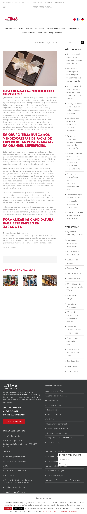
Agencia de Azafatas (55, 391)
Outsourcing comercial (56, 424)
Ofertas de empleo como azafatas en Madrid (73, 316)
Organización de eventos (15, 461)
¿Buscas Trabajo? (12, 407)
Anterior (41, 42)
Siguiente (51, 42)
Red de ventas (73, 361)
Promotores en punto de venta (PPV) (73, 353)
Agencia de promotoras (56, 396)
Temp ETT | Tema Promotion (59, 438)
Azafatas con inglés (54, 475)
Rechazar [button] (19, 508)
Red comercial (52, 410)
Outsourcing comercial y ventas (72, 341)
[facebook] (4, 436)
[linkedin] (15, 436)
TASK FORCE (72, 372)
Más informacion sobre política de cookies (60, 511)
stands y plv (72, 366)
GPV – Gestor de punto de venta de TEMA (75, 287)
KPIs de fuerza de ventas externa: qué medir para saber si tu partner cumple (75, 92)
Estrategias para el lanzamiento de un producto (75, 215)
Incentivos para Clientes (14, 492)
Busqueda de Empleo (72, 261)
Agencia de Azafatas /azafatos (75, 233)
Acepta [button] (8, 508)
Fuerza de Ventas (54, 414)
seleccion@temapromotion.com (17, 195)
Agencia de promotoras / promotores (72, 243)
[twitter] (8, 436)
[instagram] (19, 436)
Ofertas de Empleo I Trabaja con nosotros (74, 330)
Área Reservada (10, 411)
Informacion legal (54, 442)
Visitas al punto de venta (57, 428)
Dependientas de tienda (56, 433)
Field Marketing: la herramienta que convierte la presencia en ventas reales (75, 201)
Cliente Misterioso (74, 273)
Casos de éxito (73, 268)
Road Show (9, 475)
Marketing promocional (14, 457)
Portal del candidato (14, 415)
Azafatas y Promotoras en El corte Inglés (64, 480)
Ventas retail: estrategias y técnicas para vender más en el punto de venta (74, 75)
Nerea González (10, 247)
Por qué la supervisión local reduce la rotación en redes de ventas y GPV (74, 142)
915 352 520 (16, 2)
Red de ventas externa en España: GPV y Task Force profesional (73, 124)
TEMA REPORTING (14, 422)
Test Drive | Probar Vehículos (16, 471)
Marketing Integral (71, 297)
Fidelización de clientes (14, 487)
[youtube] (12, 436)
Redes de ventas (53, 405)
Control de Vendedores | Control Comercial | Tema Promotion (18, 481)
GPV (6, 466)
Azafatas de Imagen (55, 471)
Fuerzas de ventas (74, 279)
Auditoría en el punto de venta (73, 253)
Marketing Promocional (72, 305)
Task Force (51, 419)
